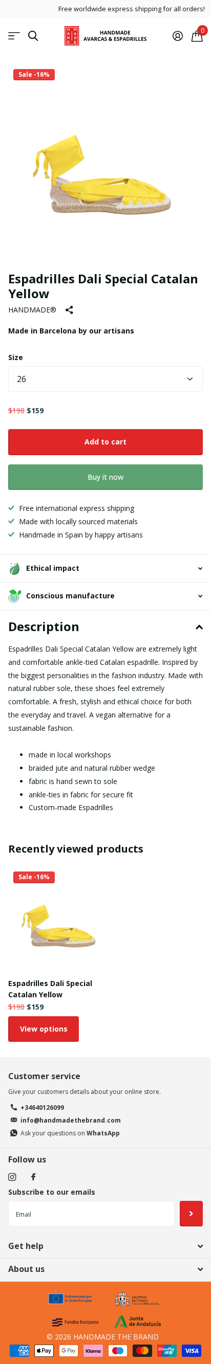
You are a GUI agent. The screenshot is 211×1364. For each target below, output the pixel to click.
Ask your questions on (70, 1133)
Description (43, 626)
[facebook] (33, 1177)
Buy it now (105, 477)
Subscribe (191, 1213)
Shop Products (14, 36)
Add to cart (105, 441)
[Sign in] (177, 36)
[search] (33, 36)
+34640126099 (42, 1107)
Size (15, 357)
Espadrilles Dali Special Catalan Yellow (50, 988)
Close (105, 1246)
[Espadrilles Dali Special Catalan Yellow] (60, 918)
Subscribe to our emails (51, 1192)
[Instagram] (12, 1177)
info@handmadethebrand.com (70, 1120)
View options (44, 1029)
